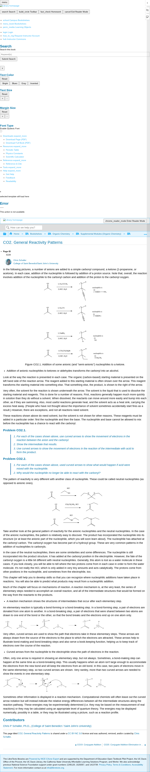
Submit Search (9, 59)
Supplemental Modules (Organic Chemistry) (101, 234)
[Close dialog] (2, 207)
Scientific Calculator (15, 157)
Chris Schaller (19, 260)
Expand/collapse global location (145, 233)
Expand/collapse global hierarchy (6, 234)
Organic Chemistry (61, 234)
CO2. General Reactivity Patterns (34, 733)
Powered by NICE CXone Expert (44, 759)
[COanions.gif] (75, 358)
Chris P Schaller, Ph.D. (16, 726)
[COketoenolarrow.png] (54, 691)
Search (7, 227)
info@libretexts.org (55, 768)
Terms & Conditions (122, 765)
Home (16, 234)
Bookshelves (36, 234)
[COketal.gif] (75, 498)
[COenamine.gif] (75, 525)
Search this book (8, 49)
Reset (4, 79)
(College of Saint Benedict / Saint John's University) (61, 726)
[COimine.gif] (75, 510)
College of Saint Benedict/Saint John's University (35, 263)
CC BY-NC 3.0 (75, 733)
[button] (10, 178)
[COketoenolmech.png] (53, 628)
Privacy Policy (105, 765)
